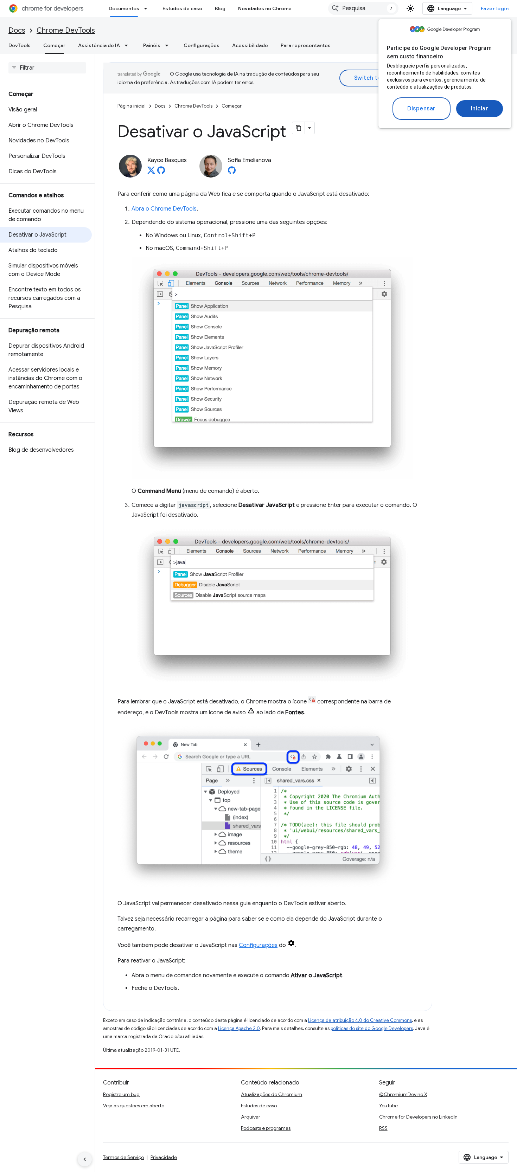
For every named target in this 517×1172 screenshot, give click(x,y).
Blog (220, 8)
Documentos (124, 8)
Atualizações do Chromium (271, 1094)
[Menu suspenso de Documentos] (147, 8)
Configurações (201, 45)
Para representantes (306, 45)
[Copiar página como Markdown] (298, 128)
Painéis (151, 45)
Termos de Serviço (123, 1157)
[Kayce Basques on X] (151, 172)
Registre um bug (121, 1094)
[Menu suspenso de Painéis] (168, 45)
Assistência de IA (99, 45)
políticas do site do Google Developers (372, 1028)
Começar (54, 45)
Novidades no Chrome (265, 8)
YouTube (388, 1105)
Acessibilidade (250, 45)
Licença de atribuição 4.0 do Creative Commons (360, 1020)
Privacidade (164, 1157)
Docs (16, 30)
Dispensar (421, 108)
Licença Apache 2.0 (239, 1028)
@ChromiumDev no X (403, 1094)
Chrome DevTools (66, 30)
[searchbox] (47, 67)
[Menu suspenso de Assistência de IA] (128, 45)
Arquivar (250, 1117)
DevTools (19, 45)
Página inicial (131, 106)
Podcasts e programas (266, 1128)
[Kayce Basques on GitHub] (161, 172)
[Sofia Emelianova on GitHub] (232, 172)
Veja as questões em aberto (133, 1105)
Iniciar (480, 108)
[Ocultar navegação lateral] (85, 1159)
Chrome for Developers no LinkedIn (418, 1117)
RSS (383, 1128)
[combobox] (363, 8)
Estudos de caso (182, 8)
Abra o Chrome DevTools (164, 208)
